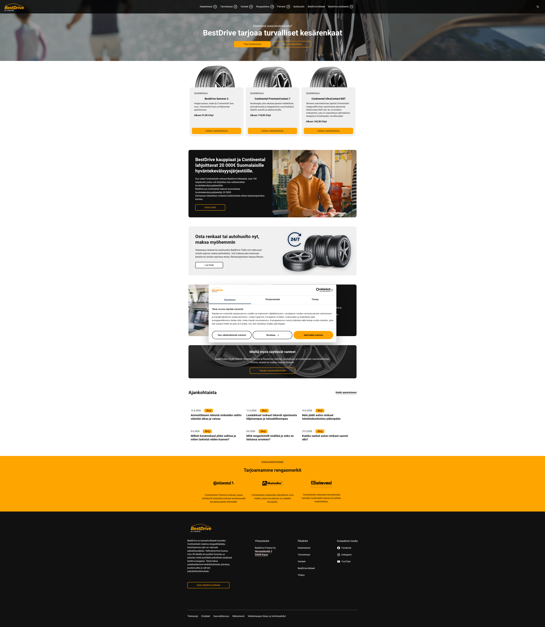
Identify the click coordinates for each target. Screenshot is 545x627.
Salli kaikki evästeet (313, 335)
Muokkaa (270, 335)
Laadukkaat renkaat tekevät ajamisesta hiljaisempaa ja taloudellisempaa (271, 427)
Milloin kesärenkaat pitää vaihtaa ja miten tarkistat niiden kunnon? (213, 448)
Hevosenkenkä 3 (263, 562)
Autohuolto (298, 17)
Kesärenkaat (206, 17)
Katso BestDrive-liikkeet (208, 596)
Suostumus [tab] (230, 300)
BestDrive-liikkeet (316, 17)
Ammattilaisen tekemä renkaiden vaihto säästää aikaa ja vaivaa (216, 427)
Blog (209, 421)
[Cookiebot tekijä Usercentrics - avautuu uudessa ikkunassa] (320, 290)
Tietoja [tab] (315, 299)
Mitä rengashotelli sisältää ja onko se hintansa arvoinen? (270, 448)
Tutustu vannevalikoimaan (272, 381)
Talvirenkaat (226, 17)
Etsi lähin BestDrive (292, 55)
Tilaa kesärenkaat (252, 55)
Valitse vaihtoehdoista (216, 141)
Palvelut (281, 17)
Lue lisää (325, 5)
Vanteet (244, 17)
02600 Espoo (261, 565)
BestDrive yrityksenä (338, 17)
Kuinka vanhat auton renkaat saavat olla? (325, 448)
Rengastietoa (262, 17)
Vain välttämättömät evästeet (232, 335)
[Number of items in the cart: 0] (537, 17)
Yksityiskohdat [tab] (272, 299)
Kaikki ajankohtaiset (346, 403)
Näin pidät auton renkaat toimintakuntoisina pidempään (321, 427)
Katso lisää (210, 218)
